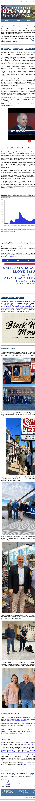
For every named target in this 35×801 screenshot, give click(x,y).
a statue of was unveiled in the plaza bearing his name (16, 306)
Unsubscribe (26, 797)
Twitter (12, 775)
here (33, 40)
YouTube (32, 775)
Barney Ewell (25, 311)
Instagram (4, 775)
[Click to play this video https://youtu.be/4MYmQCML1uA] (29, 141)
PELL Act (14, 99)
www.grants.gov (29, 764)
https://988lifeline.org (7, 750)
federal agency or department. (18, 720)
